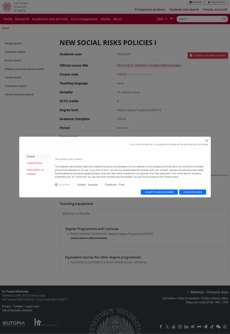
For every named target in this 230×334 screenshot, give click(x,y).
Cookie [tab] (31, 156)
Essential (64, 184)
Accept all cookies (192, 192)
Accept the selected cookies (159, 192)
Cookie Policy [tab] (35, 163)
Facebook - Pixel (114, 184)
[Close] (206, 140)
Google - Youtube (87, 184)
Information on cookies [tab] (35, 171)
